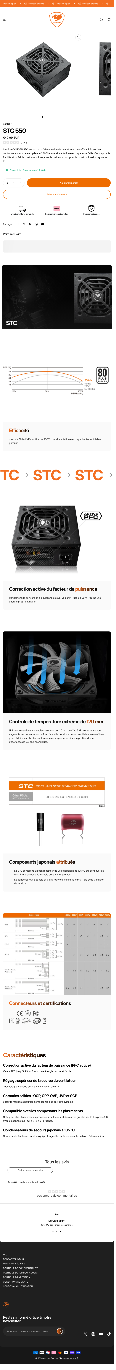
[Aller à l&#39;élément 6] (60, 117)
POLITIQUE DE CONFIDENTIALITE (20, 1268)
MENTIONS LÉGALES (14, 1263)
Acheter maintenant (57, 194)
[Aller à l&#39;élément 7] (64, 117)
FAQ (5, 1254)
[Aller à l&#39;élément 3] (50, 117)
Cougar (7, 123)
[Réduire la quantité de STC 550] (6, 183)
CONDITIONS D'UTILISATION (18, 1286)
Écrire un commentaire (30, 1170)
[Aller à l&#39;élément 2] (46, 117)
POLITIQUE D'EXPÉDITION (16, 1277)
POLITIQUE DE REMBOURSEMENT (20, 1272)
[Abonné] (60, 1331)
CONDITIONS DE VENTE (15, 1281)
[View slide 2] (57, 1231)
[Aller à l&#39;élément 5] (57, 117)
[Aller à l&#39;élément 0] (42, 117)
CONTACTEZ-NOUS (13, 1259)
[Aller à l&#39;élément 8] (68, 117)
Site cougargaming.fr (69, 1358)
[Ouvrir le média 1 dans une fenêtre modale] (78, 37)
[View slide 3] (60, 1231)
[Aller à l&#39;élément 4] (53, 117)
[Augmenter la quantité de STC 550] (20, 183)
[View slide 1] (53, 1231)
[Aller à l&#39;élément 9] (71, 117)
